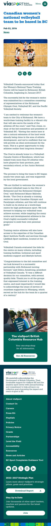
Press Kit (10, 413)
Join (25, 513)
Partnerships (12, 436)
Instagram (27, 468)
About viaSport (14, 399)
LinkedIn (33, 468)
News (6, 33)
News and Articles (15, 455)
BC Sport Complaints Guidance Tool (24, 460)
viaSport (18, 3)
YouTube (8, 468)
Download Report (24, 490)
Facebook (14, 468)
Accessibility (12, 446)
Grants (9, 432)
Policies (10, 422)
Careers (10, 408)
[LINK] (30, 73)
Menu (38, 3)
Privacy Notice (13, 427)
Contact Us (11, 403)
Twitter (20, 468)
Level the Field (13, 441)
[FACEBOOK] (20, 73)
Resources (11, 450)
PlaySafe (10, 418)
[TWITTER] (25, 73)
